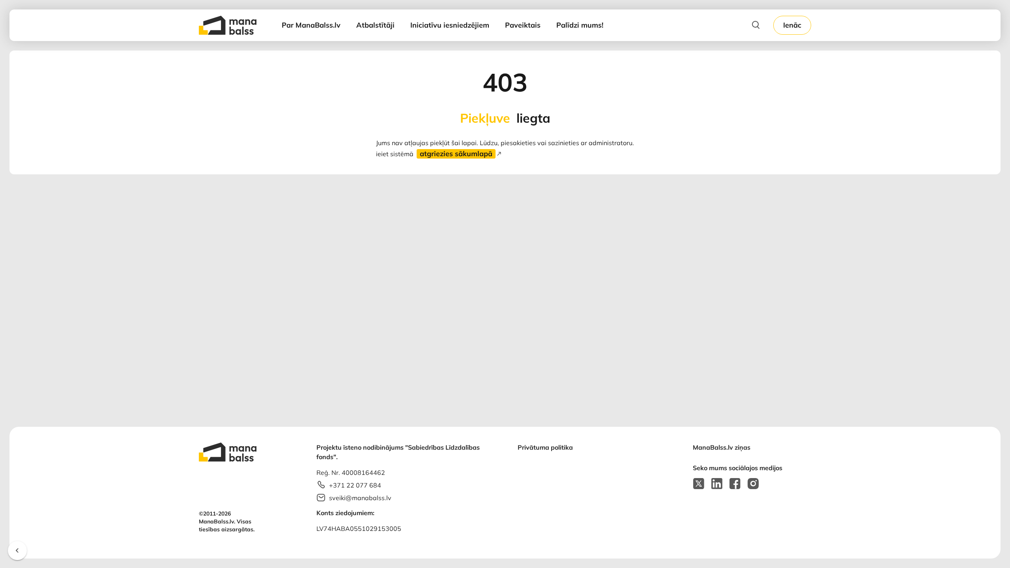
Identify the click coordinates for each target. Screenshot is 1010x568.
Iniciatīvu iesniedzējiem (449, 25)
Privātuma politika (545, 447)
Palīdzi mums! (579, 25)
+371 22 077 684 (355, 485)
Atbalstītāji (375, 25)
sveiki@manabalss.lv (360, 498)
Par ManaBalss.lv (311, 25)
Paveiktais (523, 25)
